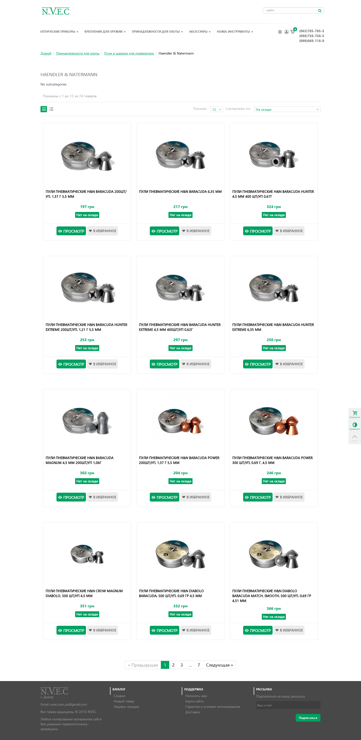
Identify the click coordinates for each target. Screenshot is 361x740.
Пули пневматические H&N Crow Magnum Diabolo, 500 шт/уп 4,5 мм (84, 593)
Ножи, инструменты (233, 31)
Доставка (192, 712)
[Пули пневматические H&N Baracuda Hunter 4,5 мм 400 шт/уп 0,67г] (273, 155)
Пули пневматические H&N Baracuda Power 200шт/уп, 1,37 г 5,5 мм (179, 460)
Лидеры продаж (126, 706)
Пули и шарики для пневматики (129, 53)
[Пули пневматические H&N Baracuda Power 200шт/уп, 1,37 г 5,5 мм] (180, 421)
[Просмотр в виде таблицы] (44, 109)
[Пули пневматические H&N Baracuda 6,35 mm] (180, 155)
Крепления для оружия (103, 31)
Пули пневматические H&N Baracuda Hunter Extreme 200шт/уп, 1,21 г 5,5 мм (86, 327)
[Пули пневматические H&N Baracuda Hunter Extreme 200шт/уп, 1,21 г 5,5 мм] (87, 288)
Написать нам (196, 695)
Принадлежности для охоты (156, 31)
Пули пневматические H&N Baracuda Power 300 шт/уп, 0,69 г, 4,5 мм (272, 460)
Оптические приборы (57, 31)
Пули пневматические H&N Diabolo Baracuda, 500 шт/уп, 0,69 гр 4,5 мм (171, 593)
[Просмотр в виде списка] (51, 109)
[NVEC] (54, 10)
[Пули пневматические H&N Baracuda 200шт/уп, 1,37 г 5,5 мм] (87, 155)
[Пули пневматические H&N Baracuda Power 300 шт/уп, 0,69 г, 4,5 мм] (273, 421)
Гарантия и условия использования (212, 706)
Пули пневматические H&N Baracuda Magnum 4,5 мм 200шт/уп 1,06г (79, 460)
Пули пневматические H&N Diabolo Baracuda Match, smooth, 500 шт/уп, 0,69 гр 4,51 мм (271, 595)
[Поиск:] (319, 10)
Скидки (119, 695)
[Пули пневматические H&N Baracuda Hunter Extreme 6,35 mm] (273, 288)
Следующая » (219, 665)
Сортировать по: (238, 108)
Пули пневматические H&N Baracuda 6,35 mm (180, 191)
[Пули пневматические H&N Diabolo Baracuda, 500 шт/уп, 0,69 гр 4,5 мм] (180, 554)
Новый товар (124, 701)
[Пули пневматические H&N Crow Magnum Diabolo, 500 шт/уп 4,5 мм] (87, 554)
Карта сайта (194, 701)
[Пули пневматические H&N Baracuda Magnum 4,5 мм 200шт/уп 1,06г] (87, 421)
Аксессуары (198, 31)
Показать (200, 108)
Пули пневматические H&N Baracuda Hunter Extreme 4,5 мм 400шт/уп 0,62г (180, 327)
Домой (46, 53)
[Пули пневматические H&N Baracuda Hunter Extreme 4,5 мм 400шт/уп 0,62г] (180, 288)
